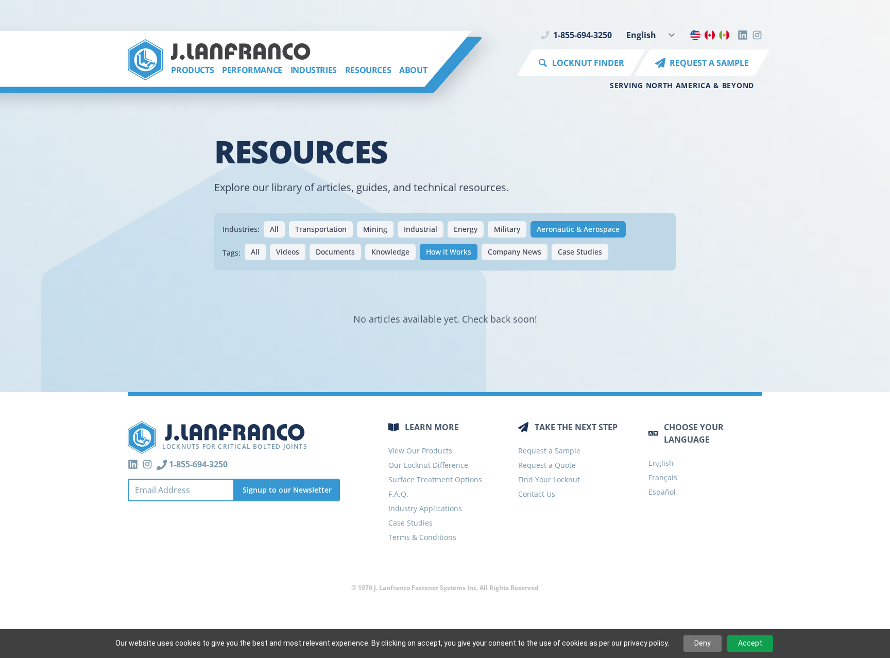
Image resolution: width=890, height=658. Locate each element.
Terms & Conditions (422, 537)
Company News (514, 252)
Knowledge (390, 252)
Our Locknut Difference (428, 465)
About (413, 70)
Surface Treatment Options (435, 479)
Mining (375, 229)
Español (662, 492)
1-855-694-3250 (582, 35)
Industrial (420, 229)
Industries (313, 70)
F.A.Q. (398, 494)
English (661, 463)
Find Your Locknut (549, 479)
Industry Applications (425, 508)
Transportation (321, 229)
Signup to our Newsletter (287, 490)
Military (507, 229)
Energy (465, 229)
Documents (335, 252)
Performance (252, 70)
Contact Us (536, 494)
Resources (368, 70)
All (274, 229)
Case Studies (580, 252)
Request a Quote (547, 465)
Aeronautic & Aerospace (578, 229)
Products (192, 70)
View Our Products (420, 450)
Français (662, 477)
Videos (287, 252)
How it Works (448, 252)
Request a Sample (549, 450)
